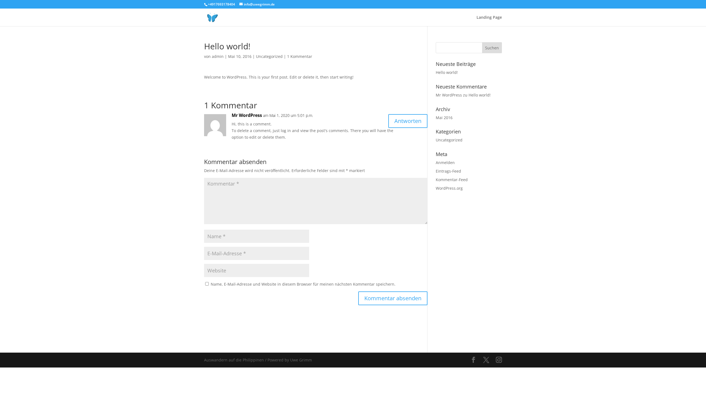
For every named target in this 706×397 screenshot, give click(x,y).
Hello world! (447, 72)
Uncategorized (269, 56)
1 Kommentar (299, 56)
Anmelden (445, 162)
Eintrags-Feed (448, 171)
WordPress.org (449, 188)
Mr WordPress (247, 115)
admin (218, 56)
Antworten (407, 121)
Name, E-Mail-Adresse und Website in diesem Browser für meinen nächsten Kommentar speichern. (303, 284)
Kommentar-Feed (452, 179)
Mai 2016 (444, 117)
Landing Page (489, 17)
